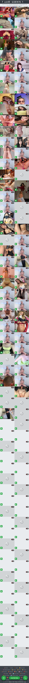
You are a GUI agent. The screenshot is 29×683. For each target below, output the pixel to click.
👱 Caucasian (22, 667)
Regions (10, 681)
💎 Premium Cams (14, 675)
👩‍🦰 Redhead (10, 671)
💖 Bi (10, 673)
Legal (25, 681)
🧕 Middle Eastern (7, 669)
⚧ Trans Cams (6, 675)
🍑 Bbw (15, 671)
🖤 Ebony (11, 667)
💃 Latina (16, 667)
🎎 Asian (6, 667)
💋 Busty (25, 671)
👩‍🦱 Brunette (4, 671)
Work (13, 681)
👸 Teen (19, 669)
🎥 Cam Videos (7, 679)
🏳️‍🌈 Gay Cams (22, 673)
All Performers (20, 681)
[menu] (3, 678)
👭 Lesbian (6, 673)
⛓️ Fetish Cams (22, 675)
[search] (25, 678)
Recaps (16, 681)
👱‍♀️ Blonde (24, 669)
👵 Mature (14, 669)
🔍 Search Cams (21, 679)
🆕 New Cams (16, 673)
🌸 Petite (20, 671)
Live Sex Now (14, 678)
